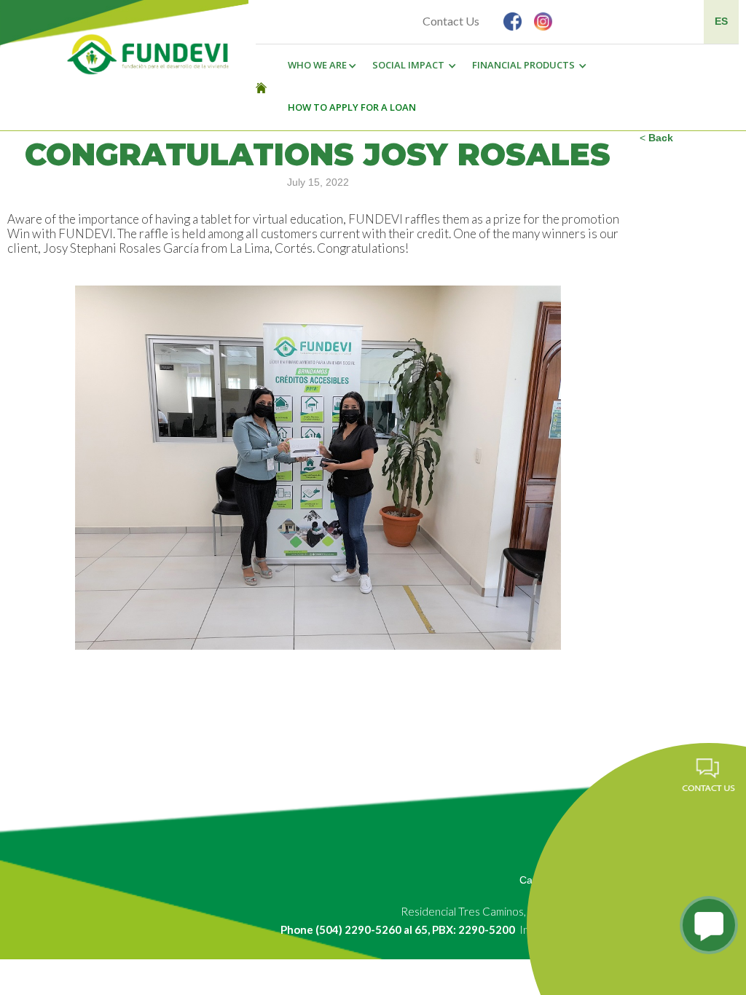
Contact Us (451, 21)
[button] (318, 65)
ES (721, 21)
